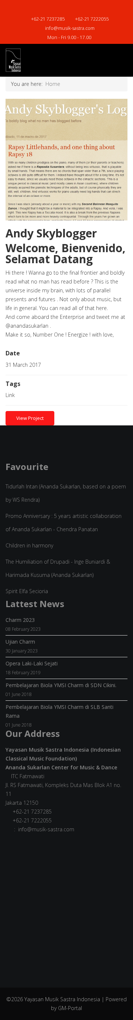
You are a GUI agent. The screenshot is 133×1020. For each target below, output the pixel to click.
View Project (30, 418)
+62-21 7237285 (48, 19)
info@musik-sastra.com (70, 28)
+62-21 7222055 (92, 19)
